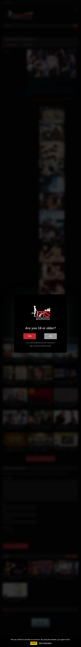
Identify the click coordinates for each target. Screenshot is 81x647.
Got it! (33, 643)
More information (45, 643)
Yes (29, 336)
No (50, 336)
